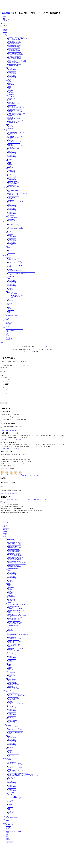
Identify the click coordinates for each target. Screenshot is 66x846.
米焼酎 (9, 166)
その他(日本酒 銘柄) (13, 65)
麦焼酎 (9, 163)
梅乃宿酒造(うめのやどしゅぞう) (15, 120)
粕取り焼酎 (10, 167)
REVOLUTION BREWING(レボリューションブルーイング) (21, 272)
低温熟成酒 (10, 128)
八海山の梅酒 (11, 200)
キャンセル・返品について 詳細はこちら (10, 448)
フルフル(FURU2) (12, 197)
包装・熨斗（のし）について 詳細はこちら (11, 439)
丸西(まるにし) (11, 140)
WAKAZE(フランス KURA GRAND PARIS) (18, 38)
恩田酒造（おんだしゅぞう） (15, 109)
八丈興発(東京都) (12, 179)
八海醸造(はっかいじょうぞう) (15, 106)
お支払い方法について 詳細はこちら (9, 430)
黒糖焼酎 (10, 164)
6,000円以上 (11, 159)
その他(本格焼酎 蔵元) (13, 186)
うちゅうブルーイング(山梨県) (15, 262)
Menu (2, 342)
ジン (4, 316)
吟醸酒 (9, 88)
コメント (3, 393)
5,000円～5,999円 (12, 158)
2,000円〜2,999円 (12, 71)
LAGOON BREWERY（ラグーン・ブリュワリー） (20, 102)
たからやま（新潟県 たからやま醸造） (17, 60)
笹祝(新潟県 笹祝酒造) (13, 43)
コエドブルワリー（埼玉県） (15, 263)
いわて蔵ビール (11, 274)
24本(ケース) (11, 311)
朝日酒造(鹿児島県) (12, 185)
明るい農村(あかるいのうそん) (15, 136)
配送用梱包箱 (9, 339)
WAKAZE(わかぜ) (12, 105)
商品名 (2, 363)
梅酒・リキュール (7, 187)
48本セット (10, 312)
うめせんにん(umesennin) (13, 196)
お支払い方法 (6, 19)
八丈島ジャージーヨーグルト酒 (15, 201)
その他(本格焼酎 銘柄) (13, 148)
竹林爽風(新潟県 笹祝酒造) (14, 45)
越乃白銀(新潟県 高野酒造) (14, 58)
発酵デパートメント (10, 330)
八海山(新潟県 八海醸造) (14, 48)
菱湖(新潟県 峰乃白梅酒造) (14, 56)
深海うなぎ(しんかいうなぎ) (14, 141)
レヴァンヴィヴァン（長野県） (15, 227)
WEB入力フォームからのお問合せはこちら (10, 493)
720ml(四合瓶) (11, 96)
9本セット (10, 303)
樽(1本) (12, 297)
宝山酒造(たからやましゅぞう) (15, 114)
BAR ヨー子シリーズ (13, 190)
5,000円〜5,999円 (12, 75)
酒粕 (7, 334)
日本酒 (4, 34)
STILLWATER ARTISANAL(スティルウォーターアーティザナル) (23, 273)
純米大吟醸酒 (11, 92)
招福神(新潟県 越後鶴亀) (14, 62)
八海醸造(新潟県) (12, 177)
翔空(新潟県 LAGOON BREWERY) (16, 37)
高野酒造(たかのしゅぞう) (14, 117)
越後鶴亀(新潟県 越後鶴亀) (14, 64)
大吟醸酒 (10, 91)
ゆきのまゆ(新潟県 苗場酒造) (15, 53)
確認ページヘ (3, 402)
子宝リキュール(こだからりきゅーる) (16, 191)
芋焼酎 (9, 162)
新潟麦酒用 (8, 323)
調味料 (7, 335)
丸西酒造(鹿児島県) (12, 183)
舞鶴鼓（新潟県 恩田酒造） (15, 41)
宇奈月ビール (11, 276)
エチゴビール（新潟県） (14, 258)
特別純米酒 (10, 87)
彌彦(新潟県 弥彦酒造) (13, 49)
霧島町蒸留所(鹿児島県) (13, 182)
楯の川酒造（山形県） (13, 178)
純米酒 (9, 86)
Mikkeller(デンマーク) (13, 269)
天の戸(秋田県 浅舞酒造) (14, 50)
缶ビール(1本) (14, 293)
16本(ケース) (11, 308)
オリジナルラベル (10, 338)
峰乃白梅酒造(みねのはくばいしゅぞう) (17, 113)
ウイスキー (5, 314)
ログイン (5, 32)
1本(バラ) (10, 292)
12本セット (10, 306)
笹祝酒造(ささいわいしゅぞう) (15, 111)
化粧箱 (4, 320)
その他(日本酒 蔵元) (13, 122)
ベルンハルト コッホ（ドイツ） (15, 229)
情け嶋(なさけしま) (12, 133)
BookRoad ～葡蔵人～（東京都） (15, 228)
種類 (7, 246)
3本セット (10, 299)
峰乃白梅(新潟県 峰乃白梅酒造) (15, 54)
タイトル (3, 389)
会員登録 (5, 30)
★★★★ (6, 383)
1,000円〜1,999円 (12, 69)
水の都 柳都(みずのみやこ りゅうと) (17, 61)
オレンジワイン (11, 253)
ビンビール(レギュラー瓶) (17, 295)
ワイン (4, 221)
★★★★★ (7, 381)
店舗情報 (5, 20)
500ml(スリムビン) (12, 217)
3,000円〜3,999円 (12, 72)
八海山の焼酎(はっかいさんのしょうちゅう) (18, 132)
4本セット (10, 300)
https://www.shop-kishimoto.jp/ (45, 346)
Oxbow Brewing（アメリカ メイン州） (17, 268)
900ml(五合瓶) (11, 171)
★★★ (6, 384)
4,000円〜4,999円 (12, 73)
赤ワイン (10, 247)
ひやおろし (10, 125)
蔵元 (7, 101)
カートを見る (6, 522)
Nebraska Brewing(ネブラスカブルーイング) (18, 270)
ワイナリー (8, 223)
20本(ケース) (11, 310)
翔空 (7, 319)
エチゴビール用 (9, 322)
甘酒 (7, 333)
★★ (5, 386)
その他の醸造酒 (11, 94)
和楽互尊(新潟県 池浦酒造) (14, 57)
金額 (7, 67)
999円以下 (10, 68)
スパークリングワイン (13, 251)
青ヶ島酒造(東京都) (12, 181)
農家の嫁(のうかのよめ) (13, 137)
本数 (7, 291)
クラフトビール (6, 255)
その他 (9, 99)
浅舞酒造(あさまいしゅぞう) (14, 121)
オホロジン (8, 318)
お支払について (4, 499)
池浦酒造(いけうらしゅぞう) (14, 115)
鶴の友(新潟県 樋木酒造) (14, 39)
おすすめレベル (4, 379)
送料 (4, 18)
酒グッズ (8, 337)
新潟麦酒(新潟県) (12, 259)
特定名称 (8, 80)
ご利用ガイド (6, 16)
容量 (7, 95)
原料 (7, 160)
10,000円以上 (11, 79)
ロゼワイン (10, 250)
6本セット (10, 301)
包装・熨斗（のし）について (14, 499)
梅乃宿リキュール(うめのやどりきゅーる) (17, 193)
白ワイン (10, 249)
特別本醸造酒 (11, 84)
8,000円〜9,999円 (12, 77)
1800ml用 (8, 325)
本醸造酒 (10, 83)
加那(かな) (10, 147)
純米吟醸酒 (10, 90)
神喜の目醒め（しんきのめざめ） (16, 145)
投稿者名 (3, 367)
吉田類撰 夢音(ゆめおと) (14, 143)
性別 (2, 375)
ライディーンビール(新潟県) (14, 261)
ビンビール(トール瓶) (16, 296)
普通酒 (9, 81)
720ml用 (7, 326)
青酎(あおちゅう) (12, 134)
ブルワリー (8, 257)
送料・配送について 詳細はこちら (30, 475)
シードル (10, 254)
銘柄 (7, 35)
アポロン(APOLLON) (13, 194)
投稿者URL (3, 371)
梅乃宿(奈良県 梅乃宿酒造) (14, 52)
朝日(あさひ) (11, 144)
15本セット (10, 307)
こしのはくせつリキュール (14, 198)
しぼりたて (10, 126)
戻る (2, 405)
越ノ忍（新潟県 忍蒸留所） (12, 315)
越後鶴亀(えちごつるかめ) (14, 110)
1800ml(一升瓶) (11, 98)
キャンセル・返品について (28, 499)
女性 (11, 377)
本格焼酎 (5, 129)
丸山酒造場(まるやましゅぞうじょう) (16, 107)
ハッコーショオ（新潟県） (14, 225)
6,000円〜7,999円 (12, 76)
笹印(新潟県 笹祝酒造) (13, 46)
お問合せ (5, 29)
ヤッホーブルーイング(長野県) (15, 265)
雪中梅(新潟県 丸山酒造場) (14, 42)
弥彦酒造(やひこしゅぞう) (14, 118)
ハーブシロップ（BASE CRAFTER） (14, 329)
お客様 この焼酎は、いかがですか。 (17, 139)
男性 (6, 377)
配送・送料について (39, 499)
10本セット (10, 304)
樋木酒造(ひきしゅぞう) (13, 103)
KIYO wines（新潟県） (13, 224)
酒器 (7, 331)
